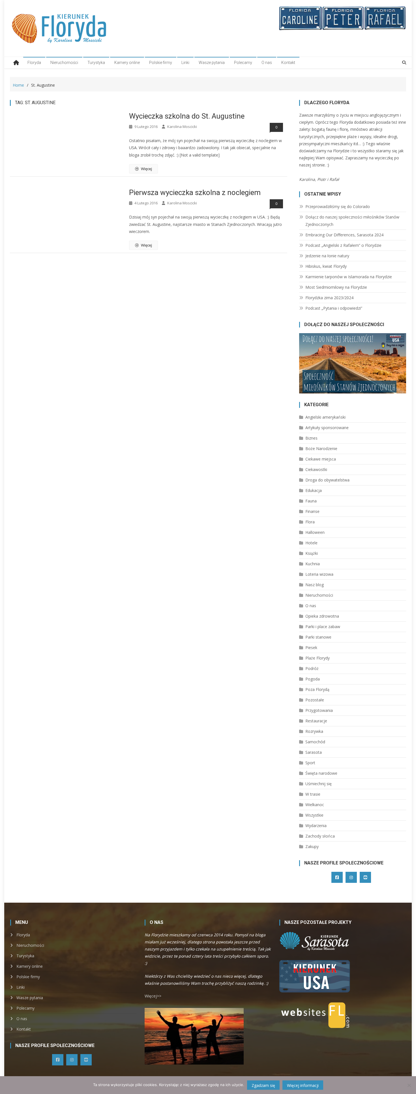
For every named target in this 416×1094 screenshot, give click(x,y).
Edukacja (313, 490)
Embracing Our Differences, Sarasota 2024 (344, 234)
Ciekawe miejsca (320, 459)
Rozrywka (314, 731)
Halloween (315, 532)
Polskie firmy (160, 62)
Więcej (146, 168)
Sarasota (313, 752)
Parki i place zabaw (322, 626)
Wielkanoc (314, 804)
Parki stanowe (318, 637)
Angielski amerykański (325, 417)
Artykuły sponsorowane (327, 427)
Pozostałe (314, 700)
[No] (409, 1085)
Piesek (311, 647)
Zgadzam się (263, 1085)
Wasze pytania (212, 62)
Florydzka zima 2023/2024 (329, 297)
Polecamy (243, 62)
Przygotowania (319, 710)
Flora (310, 521)
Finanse (312, 511)
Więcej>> (153, 996)
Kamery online (127, 62)
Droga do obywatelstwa (327, 480)
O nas (266, 62)
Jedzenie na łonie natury (327, 255)
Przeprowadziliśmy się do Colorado (337, 206)
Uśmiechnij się (318, 783)
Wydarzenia (316, 825)
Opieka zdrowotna (322, 616)
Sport (310, 762)
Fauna (311, 501)
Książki (311, 553)
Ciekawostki (316, 469)
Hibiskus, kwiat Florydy (326, 266)
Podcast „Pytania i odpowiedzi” (333, 308)
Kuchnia (312, 563)
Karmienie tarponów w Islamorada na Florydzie (348, 276)
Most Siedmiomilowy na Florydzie (336, 287)
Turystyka (96, 62)
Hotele (311, 542)
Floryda (34, 62)
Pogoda (312, 679)
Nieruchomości (64, 62)
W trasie (312, 794)
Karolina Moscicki (182, 126)
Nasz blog (314, 584)
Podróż (312, 668)
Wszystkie (314, 815)
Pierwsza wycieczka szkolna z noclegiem (195, 192)
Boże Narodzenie (321, 448)
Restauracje (316, 720)
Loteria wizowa (319, 574)
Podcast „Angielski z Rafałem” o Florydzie (343, 245)
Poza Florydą (317, 689)
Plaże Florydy (317, 658)
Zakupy (312, 846)
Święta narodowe (321, 773)
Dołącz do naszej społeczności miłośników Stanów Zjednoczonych (352, 220)
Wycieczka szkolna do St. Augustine (187, 116)
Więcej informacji (303, 1085)
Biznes (311, 438)
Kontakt (288, 62)
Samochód (315, 741)
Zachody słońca (320, 836)
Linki (185, 62)
